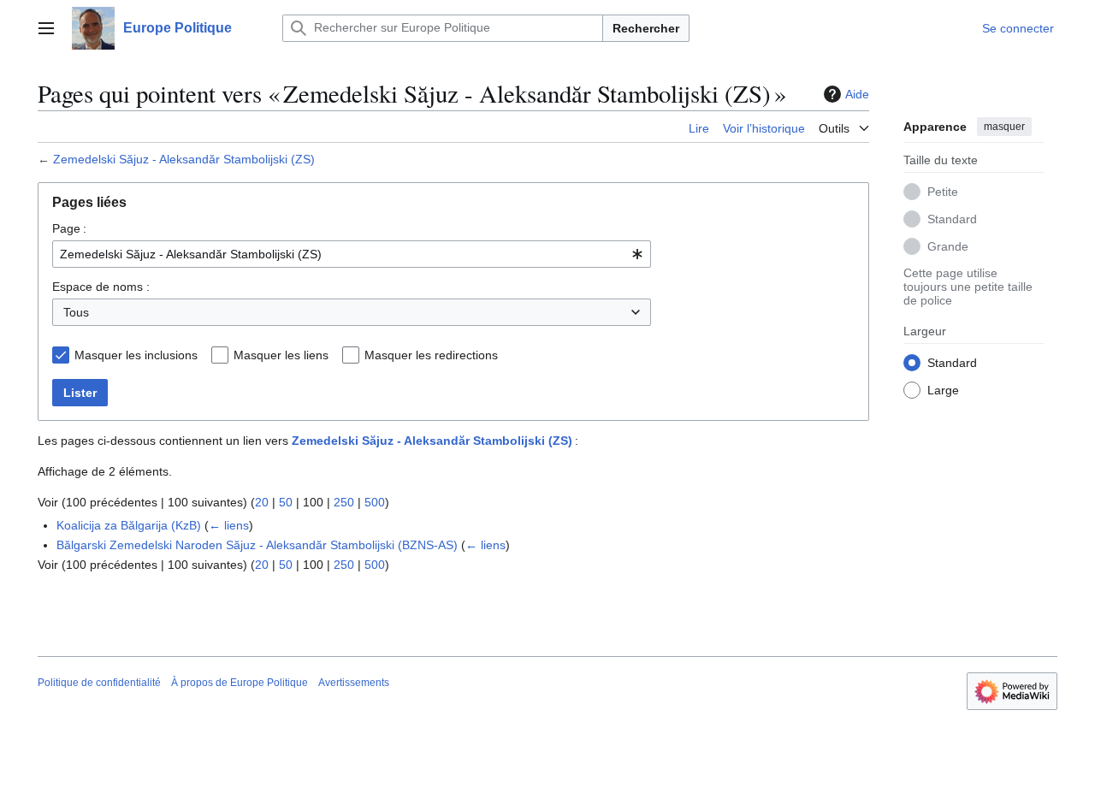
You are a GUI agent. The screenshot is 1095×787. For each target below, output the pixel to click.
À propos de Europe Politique (239, 683)
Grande (947, 245)
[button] (46, 28)
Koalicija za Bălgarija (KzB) (128, 525)
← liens (229, 525)
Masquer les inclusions (136, 355)
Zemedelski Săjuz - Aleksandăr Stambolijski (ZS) (184, 159)
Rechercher (646, 28)
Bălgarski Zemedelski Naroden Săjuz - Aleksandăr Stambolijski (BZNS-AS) (257, 545)
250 (344, 502)
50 (286, 502)
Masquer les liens (281, 355)
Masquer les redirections (431, 355)
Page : (69, 228)
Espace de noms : (101, 286)
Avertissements (353, 683)
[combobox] (351, 254)
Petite (942, 191)
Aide (857, 94)
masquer (1004, 127)
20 (262, 502)
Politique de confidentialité (99, 683)
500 (374, 502)
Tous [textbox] (76, 312)
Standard (952, 218)
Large (943, 389)
